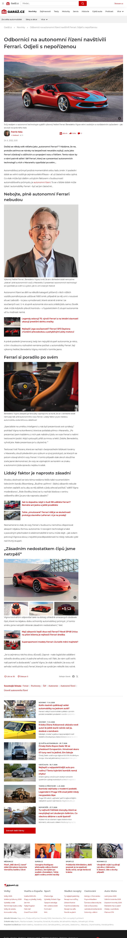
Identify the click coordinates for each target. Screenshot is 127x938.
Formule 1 (47, 909)
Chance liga (48, 896)
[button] (63, 88)
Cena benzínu (57, 918)
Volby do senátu (10, 909)
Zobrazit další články (15, 830)
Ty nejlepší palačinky (71, 896)
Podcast (109, 11)
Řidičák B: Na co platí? (112, 906)
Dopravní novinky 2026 (113, 903)
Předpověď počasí (33, 918)
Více (119, 11)
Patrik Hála (16, 132)
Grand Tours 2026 (30, 912)
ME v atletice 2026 (51, 906)
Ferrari (26, 686)
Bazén (17, 921)
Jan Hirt (27, 903)
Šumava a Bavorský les (92, 903)
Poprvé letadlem (90, 899)
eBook (65, 133)
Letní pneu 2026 (110, 896)
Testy (56, 11)
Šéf (44, 686)
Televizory (84, 925)
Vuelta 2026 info (30, 896)
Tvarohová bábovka (71, 906)
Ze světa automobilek (11, 19)
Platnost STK (109, 912)
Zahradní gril (83, 921)
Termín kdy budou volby (13, 906)
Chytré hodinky (95, 925)
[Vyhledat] (83, 3)
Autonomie (53, 686)
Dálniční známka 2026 (112, 899)
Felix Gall (27, 909)
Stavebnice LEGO (40, 925)
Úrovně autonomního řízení (16, 690)
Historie (85, 11)
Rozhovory (36, 686)
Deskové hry (75, 925)
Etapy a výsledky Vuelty (33, 899)
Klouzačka (55, 921)
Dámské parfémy (54, 925)
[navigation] (3, 3)
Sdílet (74, 133)
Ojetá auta (97, 11)
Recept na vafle (70, 909)
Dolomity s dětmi (90, 912)
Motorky (66, 11)
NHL (46, 912)
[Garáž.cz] (13, 11)
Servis (76, 11)
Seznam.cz (118, 3)
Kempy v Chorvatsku (92, 896)
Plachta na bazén (26, 921)
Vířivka (91, 921)
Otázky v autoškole (111, 909)
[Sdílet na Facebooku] (73, 676)
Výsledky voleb (9, 903)
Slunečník (46, 921)
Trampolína (38, 921)
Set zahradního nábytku (68, 921)
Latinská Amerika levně (93, 909)
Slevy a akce (31, 19)
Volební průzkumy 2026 (12, 899)
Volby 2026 (8, 896)
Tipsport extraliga (50, 903)
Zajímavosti (45, 11)
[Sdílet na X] (77, 676)
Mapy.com (21, 918)
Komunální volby (10, 912)
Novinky (33, 11)
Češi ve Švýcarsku (90, 906)
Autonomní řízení (68, 686)
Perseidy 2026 (45, 918)
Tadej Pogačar (29, 906)
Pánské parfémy (107, 925)
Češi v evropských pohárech (73, 918)
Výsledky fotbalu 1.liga (52, 899)
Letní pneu (65, 925)
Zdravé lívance (69, 903)
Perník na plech (70, 912)
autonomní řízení (42, 182)
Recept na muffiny (71, 899)
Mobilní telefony (27, 925)
